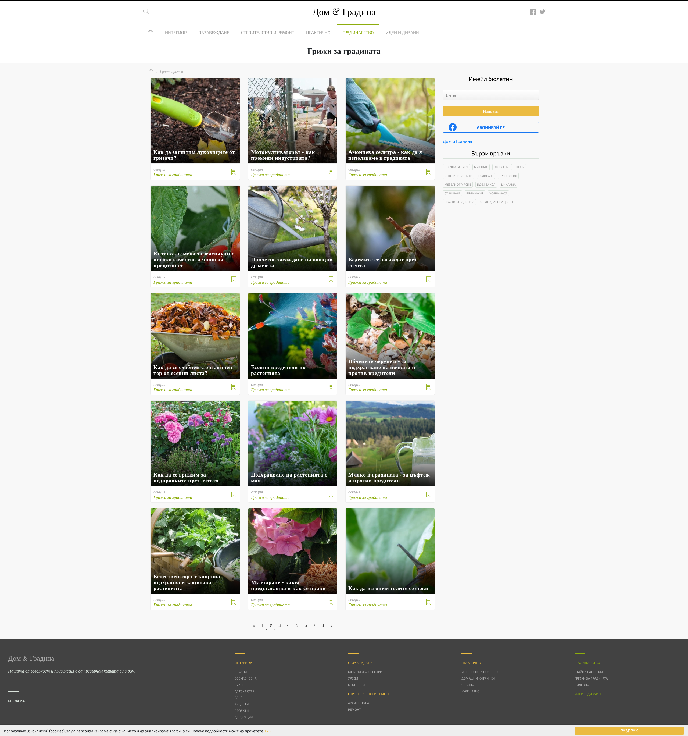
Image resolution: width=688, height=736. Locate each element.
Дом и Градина (457, 141)
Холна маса (498, 193)
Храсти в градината (459, 202)
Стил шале (452, 193)
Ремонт (354, 709)
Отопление (502, 167)
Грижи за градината (591, 678)
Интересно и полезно (479, 672)
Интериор (176, 32)
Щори (520, 167)
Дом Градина (344, 11)
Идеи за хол (486, 184)
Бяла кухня (474, 193)
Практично (318, 32)
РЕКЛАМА (16, 701)
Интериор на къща (458, 175)
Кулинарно (470, 691)
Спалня (241, 672)
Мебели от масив (458, 184)
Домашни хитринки (478, 678)
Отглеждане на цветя (496, 202)
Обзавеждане (213, 32)
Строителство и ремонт (267, 32)
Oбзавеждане (360, 662)
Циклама (508, 184)
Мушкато (481, 167)
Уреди (353, 678)
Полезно (582, 685)
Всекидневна (245, 678)
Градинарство (358, 32)
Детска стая (244, 691)
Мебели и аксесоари (365, 672)
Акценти (242, 704)
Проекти (242, 710)
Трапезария (508, 175)
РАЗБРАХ (629, 730)
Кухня (239, 685)
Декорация (244, 717)
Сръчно (467, 685)
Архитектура (358, 703)
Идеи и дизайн (402, 32)
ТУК (267, 730)
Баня (238, 697)
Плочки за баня (456, 167)
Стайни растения (589, 672)
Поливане (485, 175)
